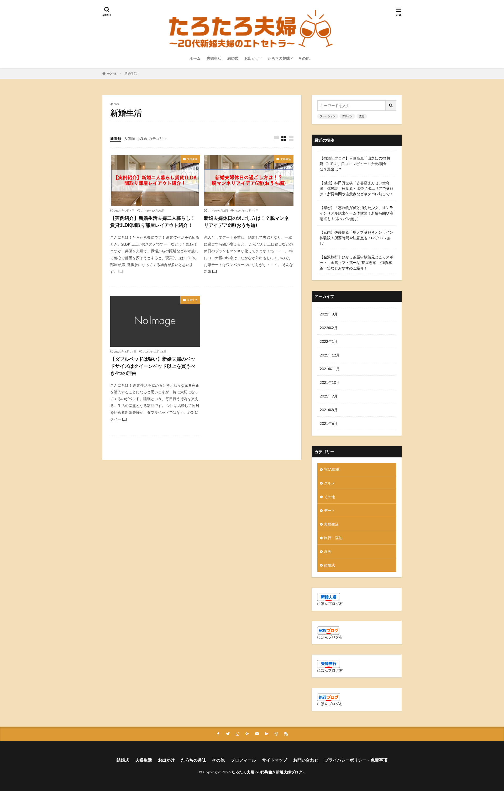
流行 (361, 116)
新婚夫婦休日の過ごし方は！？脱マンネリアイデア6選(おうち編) (246, 221)
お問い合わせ (305, 759)
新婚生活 (130, 73)
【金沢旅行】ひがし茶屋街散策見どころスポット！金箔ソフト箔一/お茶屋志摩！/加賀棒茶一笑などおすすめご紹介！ (356, 262)
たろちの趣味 (279, 58)
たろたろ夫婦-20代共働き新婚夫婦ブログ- (268, 772)
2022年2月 (329, 327)
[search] (391, 105)
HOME (112, 73)
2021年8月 (329, 409)
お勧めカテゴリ (150, 138)
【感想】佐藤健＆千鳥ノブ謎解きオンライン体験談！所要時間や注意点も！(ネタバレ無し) (356, 238)
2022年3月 (329, 314)
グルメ (329, 483)
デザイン (347, 116)
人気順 (129, 138)
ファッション (327, 116)
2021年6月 (329, 423)
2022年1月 (329, 341)
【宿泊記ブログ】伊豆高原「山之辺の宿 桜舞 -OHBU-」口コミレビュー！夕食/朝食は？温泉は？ (355, 163)
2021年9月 (329, 396)
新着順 (115, 138)
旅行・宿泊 (333, 537)
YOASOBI (332, 469)
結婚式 (232, 58)
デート (329, 510)
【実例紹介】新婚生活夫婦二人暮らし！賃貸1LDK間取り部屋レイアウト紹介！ (152, 221)
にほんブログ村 (330, 603)
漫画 (327, 551)
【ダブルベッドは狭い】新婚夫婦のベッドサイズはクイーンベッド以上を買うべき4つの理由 (152, 366)
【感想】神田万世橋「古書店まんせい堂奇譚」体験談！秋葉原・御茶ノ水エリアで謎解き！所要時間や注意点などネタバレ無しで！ (356, 188)
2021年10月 (330, 382)
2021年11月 (330, 368)
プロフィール (243, 759)
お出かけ (251, 58)
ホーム (195, 58)
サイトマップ (274, 759)
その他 (303, 58)
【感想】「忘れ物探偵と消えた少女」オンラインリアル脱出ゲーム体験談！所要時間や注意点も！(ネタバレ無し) (356, 213)
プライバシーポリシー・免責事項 (355, 759)
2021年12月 (330, 355)
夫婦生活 (214, 58)
